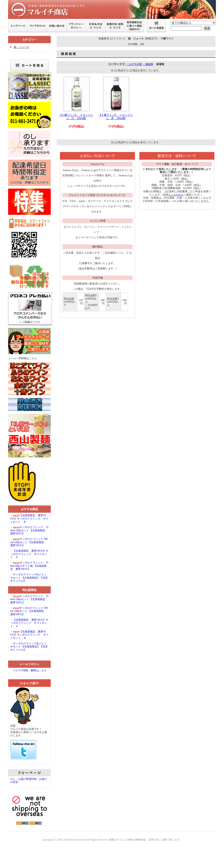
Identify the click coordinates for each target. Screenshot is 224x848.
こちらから (177, 194)
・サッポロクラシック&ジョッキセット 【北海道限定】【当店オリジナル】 (29, 577)
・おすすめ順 (134, 64)
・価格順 (148, 64)
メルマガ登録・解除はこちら (29, 670)
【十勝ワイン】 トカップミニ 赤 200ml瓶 (116, 116)
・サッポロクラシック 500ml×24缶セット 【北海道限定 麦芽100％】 (29, 542)
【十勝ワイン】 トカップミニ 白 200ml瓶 (76, 116)
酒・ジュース (21, 47)
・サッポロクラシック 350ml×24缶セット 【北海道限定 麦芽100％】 (29, 530)
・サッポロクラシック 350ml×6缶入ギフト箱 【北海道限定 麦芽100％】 (29, 566)
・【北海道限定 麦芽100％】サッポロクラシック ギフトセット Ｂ (29, 518)
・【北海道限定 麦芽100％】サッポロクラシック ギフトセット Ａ (29, 554)
